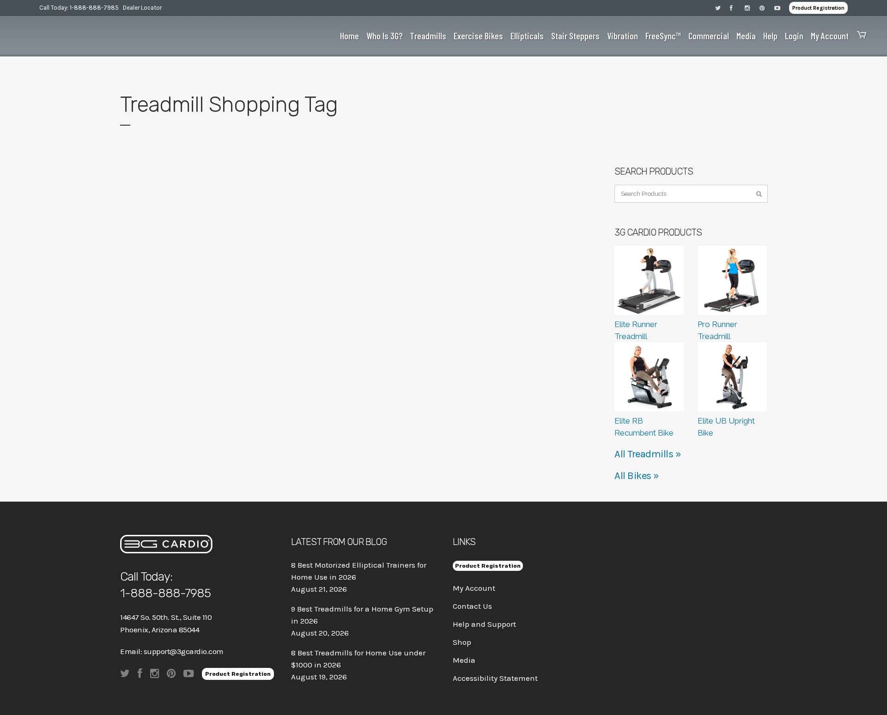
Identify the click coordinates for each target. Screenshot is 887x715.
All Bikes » (636, 476)
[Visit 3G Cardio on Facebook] (737, 7)
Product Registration (818, 8)
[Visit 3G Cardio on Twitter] (722, 7)
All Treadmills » (647, 454)
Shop (462, 642)
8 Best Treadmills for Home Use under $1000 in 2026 (358, 658)
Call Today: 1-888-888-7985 (79, 7)
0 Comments (209, 398)
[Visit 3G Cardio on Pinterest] (766, 7)
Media (464, 660)
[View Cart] (859, 36)
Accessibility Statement (495, 678)
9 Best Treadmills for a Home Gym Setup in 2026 (362, 614)
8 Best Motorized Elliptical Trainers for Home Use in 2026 (358, 571)
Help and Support (484, 624)
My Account (474, 588)
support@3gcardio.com (184, 651)
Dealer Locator (142, 7)
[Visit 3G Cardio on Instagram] (752, 7)
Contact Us (472, 606)
